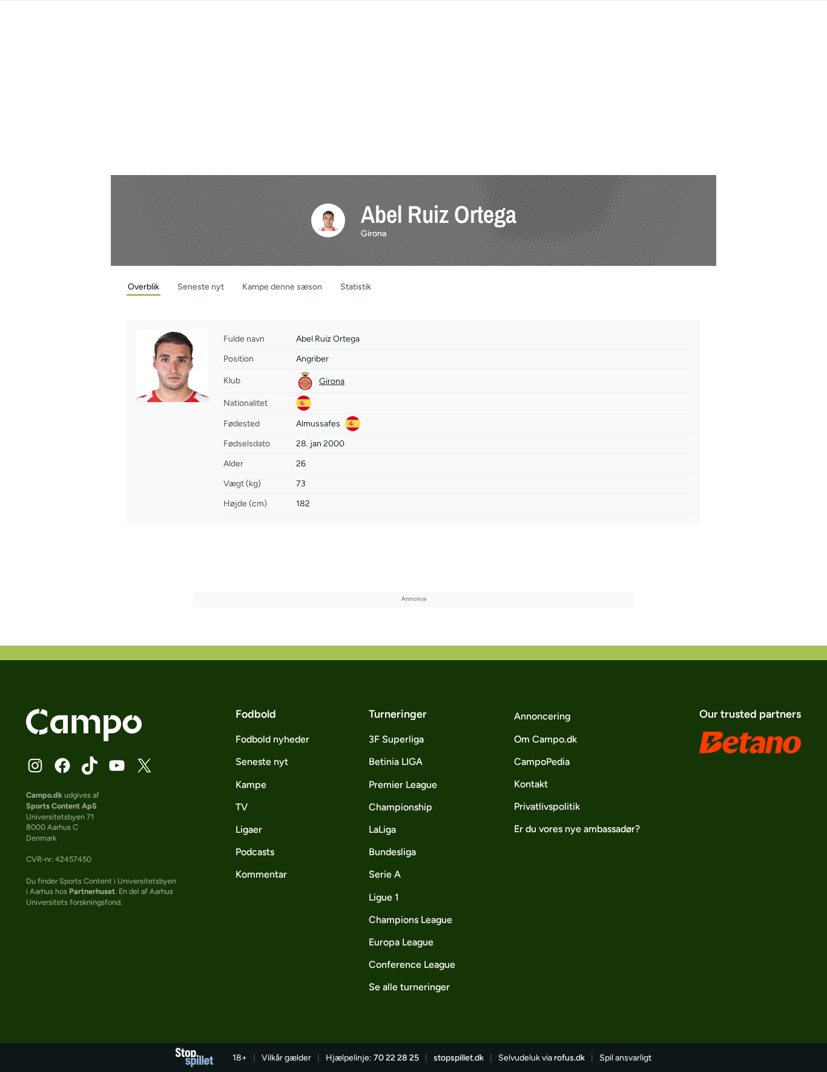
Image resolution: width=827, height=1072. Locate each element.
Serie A (385, 874)
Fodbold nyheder (272, 739)
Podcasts (255, 852)
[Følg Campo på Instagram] (35, 765)
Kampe (251, 784)
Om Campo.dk (545, 739)
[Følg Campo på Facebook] (62, 765)
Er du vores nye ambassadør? (577, 829)
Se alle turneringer (409, 987)
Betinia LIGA (396, 761)
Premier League (403, 784)
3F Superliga (396, 739)
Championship (400, 807)
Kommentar (261, 874)
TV (242, 807)
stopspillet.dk (458, 1058)
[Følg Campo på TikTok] (90, 765)
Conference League (412, 964)
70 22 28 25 (396, 1058)
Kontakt (531, 784)
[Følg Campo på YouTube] (117, 765)
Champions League (410, 919)
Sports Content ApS (61, 805)
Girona (373, 233)
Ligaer (249, 829)
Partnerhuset (92, 891)
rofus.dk (569, 1058)
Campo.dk (44, 794)
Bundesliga (392, 852)
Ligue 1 (384, 897)
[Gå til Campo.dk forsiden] (84, 737)
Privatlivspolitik (547, 806)
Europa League (401, 942)
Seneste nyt (262, 761)
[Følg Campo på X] (144, 765)
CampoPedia (542, 761)
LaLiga (382, 829)
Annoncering (542, 716)
